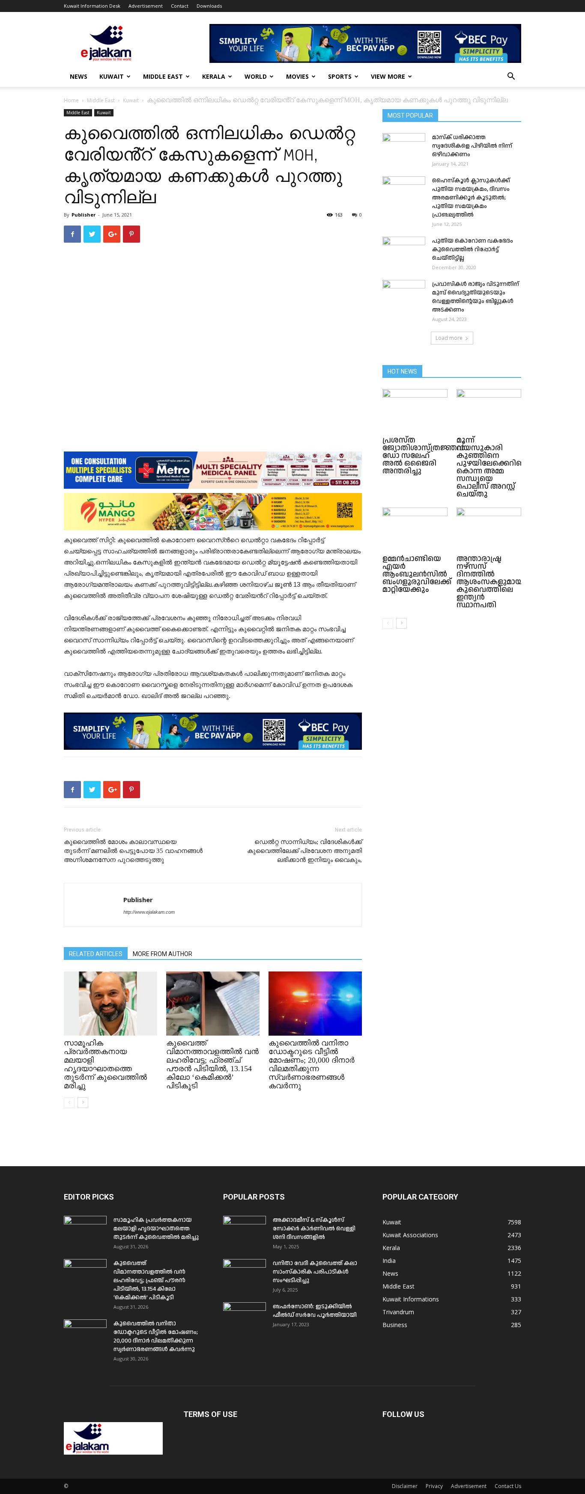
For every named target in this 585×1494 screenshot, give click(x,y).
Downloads (209, 6)
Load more (449, 338)
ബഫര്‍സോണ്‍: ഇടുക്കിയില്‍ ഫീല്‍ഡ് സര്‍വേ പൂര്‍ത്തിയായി (315, 1310)
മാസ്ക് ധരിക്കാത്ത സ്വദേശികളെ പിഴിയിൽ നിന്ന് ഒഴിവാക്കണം (472, 146)
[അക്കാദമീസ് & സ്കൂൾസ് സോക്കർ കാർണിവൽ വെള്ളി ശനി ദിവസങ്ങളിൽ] (244, 1231)
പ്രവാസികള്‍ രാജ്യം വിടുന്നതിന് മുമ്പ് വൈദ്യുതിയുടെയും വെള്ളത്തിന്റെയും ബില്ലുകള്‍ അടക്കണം (475, 297)
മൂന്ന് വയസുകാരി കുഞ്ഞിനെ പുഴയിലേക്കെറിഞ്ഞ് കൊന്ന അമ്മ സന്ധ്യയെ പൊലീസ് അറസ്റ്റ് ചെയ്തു (495, 467)
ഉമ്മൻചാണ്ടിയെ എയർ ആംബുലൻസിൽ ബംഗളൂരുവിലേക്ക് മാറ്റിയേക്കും (416, 574)
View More (388, 76)
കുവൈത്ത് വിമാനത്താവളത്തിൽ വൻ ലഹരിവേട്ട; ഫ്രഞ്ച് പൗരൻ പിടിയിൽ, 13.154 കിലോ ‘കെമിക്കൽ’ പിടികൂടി (212, 1064)
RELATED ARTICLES (95, 953)
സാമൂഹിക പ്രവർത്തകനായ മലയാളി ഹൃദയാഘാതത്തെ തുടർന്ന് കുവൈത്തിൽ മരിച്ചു (105, 1064)
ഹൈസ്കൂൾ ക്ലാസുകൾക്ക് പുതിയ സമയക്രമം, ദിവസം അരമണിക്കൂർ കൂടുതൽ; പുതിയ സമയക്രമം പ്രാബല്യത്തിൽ (471, 197)
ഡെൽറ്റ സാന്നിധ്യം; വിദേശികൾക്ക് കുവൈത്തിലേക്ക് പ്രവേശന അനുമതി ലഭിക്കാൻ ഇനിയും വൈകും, (304, 850)
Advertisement (145, 6)
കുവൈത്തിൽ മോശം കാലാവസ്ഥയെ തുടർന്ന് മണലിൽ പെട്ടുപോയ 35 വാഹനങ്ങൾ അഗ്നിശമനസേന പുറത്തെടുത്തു (133, 850)
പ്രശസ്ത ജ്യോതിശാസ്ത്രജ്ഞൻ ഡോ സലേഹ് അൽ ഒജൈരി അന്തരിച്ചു (423, 455)
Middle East (163, 76)
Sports (340, 76)
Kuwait (111, 76)
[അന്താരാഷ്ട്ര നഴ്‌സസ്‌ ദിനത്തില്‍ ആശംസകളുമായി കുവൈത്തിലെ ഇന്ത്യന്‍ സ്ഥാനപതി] (489, 530)
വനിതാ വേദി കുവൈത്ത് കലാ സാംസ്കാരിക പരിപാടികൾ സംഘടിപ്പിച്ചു (315, 1272)
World (256, 76)
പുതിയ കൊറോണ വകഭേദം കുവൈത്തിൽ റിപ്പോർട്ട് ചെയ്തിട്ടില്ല (472, 249)
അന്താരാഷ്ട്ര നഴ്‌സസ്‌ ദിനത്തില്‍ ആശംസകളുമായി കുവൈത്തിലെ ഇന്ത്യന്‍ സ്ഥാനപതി (491, 581)
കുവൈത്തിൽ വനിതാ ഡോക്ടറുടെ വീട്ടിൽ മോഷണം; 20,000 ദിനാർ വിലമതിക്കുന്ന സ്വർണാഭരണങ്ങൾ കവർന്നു (312, 1064)
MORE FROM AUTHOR (162, 953)
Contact (179, 6)
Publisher (84, 214)
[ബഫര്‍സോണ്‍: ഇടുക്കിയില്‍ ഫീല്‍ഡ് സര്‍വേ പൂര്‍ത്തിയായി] (244, 1317)
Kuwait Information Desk (92, 6)
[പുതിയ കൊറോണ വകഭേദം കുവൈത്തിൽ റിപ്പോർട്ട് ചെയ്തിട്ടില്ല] (403, 252)
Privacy (434, 1486)
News (78, 76)
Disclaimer (405, 1486)
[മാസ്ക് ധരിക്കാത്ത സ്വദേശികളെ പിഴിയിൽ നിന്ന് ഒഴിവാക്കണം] (403, 148)
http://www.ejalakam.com (149, 912)
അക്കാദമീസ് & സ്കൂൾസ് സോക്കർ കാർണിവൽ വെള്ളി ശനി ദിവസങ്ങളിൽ (314, 1229)
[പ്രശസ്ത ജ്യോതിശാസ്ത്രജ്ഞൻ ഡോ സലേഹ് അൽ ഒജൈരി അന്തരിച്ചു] (415, 411)
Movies (297, 76)
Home (71, 100)
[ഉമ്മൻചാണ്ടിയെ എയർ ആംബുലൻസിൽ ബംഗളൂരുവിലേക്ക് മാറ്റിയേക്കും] (415, 530)
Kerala (213, 76)
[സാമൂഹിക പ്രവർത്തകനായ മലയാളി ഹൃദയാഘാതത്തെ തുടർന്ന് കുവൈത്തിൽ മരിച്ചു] (110, 1003)
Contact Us (508, 1486)
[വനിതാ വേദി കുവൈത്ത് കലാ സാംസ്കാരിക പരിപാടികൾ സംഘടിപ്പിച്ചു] (244, 1274)
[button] (511, 77)
